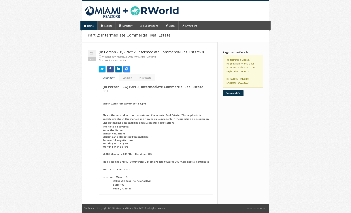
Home (90, 25)
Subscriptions (150, 25)
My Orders (191, 25)
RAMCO (263, 208)
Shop (171, 25)
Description (109, 77)
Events (108, 25)
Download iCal (233, 93)
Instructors (145, 77)
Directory (127, 25)
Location (127, 77)
